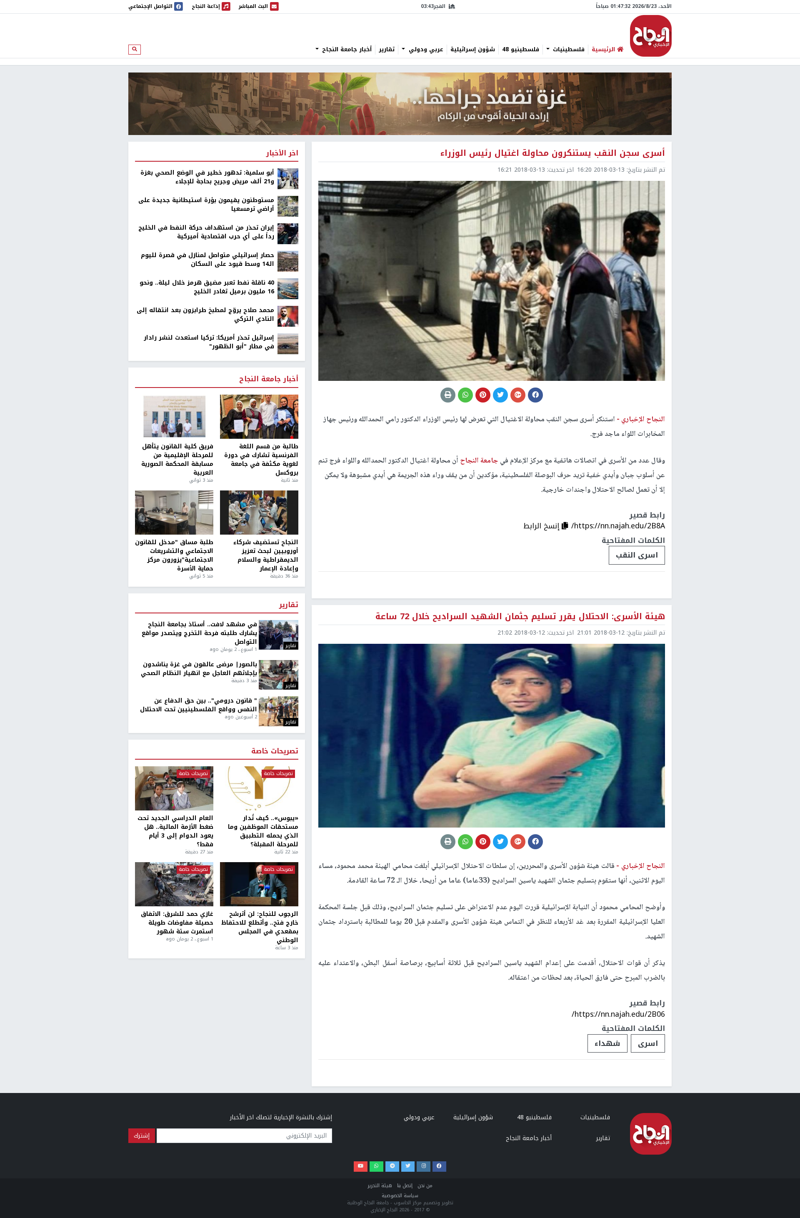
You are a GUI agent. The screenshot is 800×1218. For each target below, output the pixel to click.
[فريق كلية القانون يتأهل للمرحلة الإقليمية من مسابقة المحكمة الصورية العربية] (174, 417)
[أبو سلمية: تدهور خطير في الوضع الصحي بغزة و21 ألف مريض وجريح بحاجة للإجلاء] (288, 178)
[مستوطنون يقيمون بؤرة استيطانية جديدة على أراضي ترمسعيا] (288, 206)
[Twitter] (408, 1166)
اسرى (648, 1043)
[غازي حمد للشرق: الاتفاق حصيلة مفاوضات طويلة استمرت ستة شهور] (174, 884)
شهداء (607, 1043)
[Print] (447, 395)
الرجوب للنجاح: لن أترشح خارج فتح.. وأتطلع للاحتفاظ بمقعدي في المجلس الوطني (259, 927)
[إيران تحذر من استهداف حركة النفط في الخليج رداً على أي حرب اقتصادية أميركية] (288, 233)
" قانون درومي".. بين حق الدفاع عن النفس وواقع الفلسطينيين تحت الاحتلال (198, 705)
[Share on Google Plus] (517, 395)
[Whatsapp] (376, 1166)
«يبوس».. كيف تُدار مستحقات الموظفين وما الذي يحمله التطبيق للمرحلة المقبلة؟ (263, 831)
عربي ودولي (425, 50)
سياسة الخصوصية (400, 1195)
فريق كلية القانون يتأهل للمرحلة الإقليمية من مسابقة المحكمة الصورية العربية (177, 459)
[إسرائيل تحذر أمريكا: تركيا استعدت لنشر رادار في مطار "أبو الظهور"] (288, 343)
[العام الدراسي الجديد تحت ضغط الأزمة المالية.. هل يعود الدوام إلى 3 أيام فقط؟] (174, 788)
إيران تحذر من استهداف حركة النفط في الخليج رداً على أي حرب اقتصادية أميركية (206, 232)
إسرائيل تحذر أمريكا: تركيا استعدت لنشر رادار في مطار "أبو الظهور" (209, 342)
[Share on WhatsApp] (465, 395)
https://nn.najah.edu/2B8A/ (618, 525)
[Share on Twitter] (500, 395)
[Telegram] (392, 1166)
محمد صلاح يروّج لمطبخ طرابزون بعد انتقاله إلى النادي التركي (205, 314)
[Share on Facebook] (535, 395)
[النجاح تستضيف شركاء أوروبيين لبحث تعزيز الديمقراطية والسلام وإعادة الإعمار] (259, 512)
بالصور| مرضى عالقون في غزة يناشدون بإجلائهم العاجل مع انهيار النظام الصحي (199, 669)
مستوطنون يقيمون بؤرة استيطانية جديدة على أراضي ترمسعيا (206, 204)
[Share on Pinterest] (482, 395)
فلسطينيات (568, 50)
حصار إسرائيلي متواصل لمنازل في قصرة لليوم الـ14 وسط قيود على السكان (207, 259)
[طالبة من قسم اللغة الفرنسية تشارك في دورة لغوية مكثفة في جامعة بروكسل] (259, 417)
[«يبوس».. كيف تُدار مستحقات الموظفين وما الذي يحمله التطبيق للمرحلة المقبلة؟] (259, 788)
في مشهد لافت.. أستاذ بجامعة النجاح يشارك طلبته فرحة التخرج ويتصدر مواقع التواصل (199, 633)
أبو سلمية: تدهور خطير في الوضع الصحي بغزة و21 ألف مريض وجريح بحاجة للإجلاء (207, 177)
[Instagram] (423, 1166)
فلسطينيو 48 (520, 50)
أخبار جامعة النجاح (346, 50)
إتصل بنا (404, 1185)
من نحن (425, 1185)
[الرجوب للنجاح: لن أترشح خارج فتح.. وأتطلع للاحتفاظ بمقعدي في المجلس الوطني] (259, 884)
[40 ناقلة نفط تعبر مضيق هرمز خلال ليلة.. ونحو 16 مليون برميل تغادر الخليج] (288, 288)
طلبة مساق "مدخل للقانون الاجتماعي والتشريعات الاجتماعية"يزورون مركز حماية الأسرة (174, 555)
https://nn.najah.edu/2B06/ (618, 1014)
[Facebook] (439, 1166)
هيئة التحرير (380, 1185)
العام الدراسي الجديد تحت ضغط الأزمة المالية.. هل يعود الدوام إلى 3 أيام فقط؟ (175, 831)
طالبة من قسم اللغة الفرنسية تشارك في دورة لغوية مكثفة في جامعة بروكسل (261, 459)
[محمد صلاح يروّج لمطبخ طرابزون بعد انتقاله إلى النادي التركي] (288, 316)
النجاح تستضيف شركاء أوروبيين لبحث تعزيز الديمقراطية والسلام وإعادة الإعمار (265, 555)
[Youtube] (361, 1166)
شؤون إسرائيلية (472, 50)
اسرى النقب (637, 555)
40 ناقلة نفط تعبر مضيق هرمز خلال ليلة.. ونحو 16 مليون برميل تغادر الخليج (207, 287)
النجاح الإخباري (651, 36)
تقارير (387, 50)
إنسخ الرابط (542, 525)
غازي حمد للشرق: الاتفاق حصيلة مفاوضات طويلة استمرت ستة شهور (177, 923)
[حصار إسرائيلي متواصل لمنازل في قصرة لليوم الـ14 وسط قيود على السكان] (288, 261)
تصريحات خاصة (274, 751)
